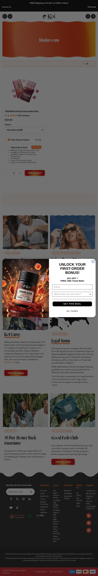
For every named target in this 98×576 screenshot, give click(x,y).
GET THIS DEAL (72, 304)
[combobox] (71, 294)
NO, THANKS (72, 311)
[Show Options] (90, 294)
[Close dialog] (93, 261)
